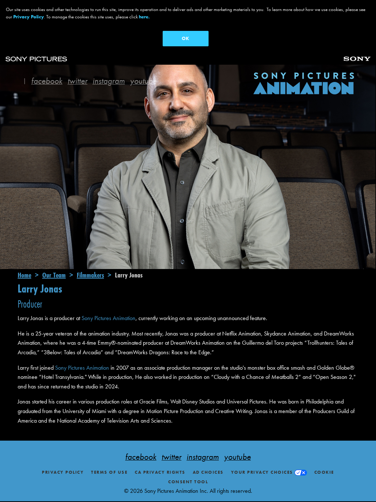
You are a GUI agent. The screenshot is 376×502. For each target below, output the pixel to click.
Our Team (54, 275)
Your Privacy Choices (262, 472)
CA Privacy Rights (160, 472)
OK (185, 38)
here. (144, 17)
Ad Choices (208, 472)
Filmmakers (90, 275)
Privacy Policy (63, 472)
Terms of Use (109, 472)
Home (24, 275)
